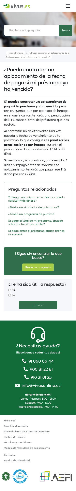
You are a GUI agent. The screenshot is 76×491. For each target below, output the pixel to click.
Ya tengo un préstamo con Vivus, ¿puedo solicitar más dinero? (36, 198)
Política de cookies (14, 436)
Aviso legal (10, 420)
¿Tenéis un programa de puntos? (31, 214)
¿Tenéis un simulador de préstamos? (33, 207)
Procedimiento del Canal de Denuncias (27, 431)
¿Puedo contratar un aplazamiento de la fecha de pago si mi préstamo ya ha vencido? (37, 55)
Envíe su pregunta (38, 267)
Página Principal (15, 53)
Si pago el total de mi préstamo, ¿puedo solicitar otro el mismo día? (35, 222)
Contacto (9, 454)
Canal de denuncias (16, 426)
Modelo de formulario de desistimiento (27, 447)
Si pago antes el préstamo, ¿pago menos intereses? (36, 232)
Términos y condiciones (18, 442)
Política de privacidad (17, 460)
